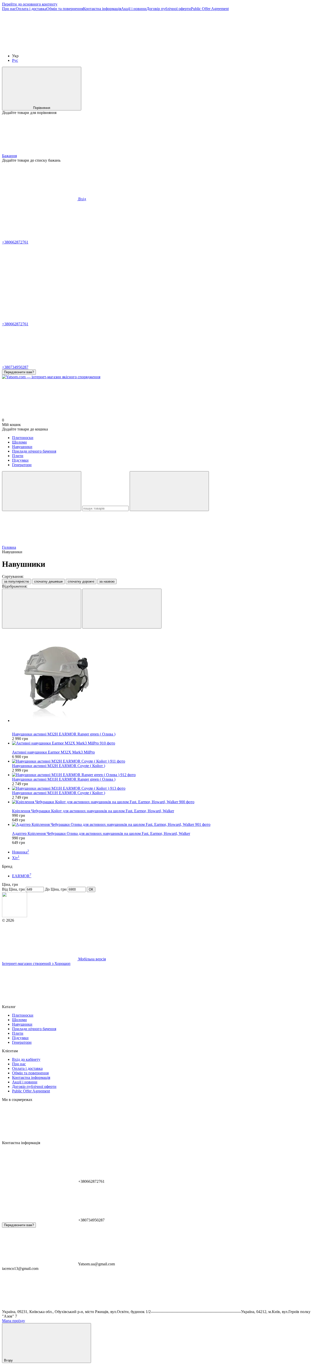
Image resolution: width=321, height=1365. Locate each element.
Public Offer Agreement (210, 9)
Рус (15, 60)
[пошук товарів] (41, 491)
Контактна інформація (102, 9)
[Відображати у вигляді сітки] (41, 609)
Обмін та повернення (64, 9)
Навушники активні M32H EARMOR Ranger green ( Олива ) (63, 734)
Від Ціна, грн (13, 889)
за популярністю (16, 581)
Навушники (22, 447)
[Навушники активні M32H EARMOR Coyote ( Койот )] (165, 761)
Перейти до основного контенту (29, 4)
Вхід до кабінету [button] (26, 1059)
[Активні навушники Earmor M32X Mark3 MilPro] (165, 743)
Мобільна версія (91, 959)
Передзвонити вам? (19, 372)
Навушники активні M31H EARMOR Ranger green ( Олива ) (63, 779)
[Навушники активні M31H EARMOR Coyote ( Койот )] (165, 788)
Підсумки (20, 460)
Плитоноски (22, 438)
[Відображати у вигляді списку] (122, 609)
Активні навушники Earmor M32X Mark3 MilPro (53, 752)
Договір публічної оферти (168, 9)
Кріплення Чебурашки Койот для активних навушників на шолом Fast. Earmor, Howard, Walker (93, 811)
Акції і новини (133, 9)
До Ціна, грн (56, 889)
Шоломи (19, 442)
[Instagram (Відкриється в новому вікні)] (39, 47)
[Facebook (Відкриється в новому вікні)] (114, 47)
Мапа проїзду (13, 1321)
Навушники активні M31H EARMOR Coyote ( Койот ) (58, 793)
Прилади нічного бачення (34, 451)
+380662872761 (15, 242)
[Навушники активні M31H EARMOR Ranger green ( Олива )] (165, 775)
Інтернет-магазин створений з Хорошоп (36, 963)
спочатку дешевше (48, 581)
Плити (17, 456)
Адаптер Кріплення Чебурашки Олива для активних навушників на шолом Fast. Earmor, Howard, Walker (101, 833)
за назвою (107, 581)
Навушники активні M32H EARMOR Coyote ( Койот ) (58, 766)
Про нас (9, 9)
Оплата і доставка (31, 9)
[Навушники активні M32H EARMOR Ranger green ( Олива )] (165, 678)
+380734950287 (15, 367)
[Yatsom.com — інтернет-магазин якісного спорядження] (14, 916)
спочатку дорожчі (81, 581)
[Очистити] (169, 491)
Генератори (22, 465)
